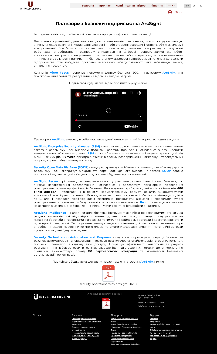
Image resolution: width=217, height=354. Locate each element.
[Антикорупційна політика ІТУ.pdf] (106, 304)
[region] (50, 331)
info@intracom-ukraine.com (151, 306)
